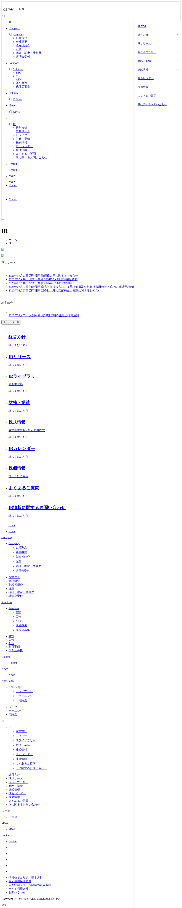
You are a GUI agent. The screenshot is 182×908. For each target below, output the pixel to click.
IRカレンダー (24, 146)
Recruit (5, 810)
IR (2, 720)
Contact (13, 199)
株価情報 (21, 150)
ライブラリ (16, 707)
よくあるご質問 (26, 153)
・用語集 (21, 700)
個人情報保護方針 (20, 881)
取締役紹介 (23, 45)
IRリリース (23, 131)
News (4, 668)
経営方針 (21, 127)
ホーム (13, 239)
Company (6, 537)
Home (12, 525)
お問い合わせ (17, 892)
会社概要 (21, 41)
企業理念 (21, 37)
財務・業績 (23, 138)
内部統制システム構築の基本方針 (30, 885)
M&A (4, 823)
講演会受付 (23, 56)
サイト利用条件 (18, 888)
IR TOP (142, 26)
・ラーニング (24, 695)
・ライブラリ (24, 691)
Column (5, 656)
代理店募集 (23, 86)
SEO (18, 72)
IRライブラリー (26, 135)
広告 (19, 75)
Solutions (6, 602)
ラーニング (16, 710)
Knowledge (8, 680)
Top (3, 904)
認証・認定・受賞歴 (28, 52)
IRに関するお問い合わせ (31, 157)
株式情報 (21, 142)
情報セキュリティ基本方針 (26, 877)
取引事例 (21, 82)
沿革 (19, 49)
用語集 (13, 714)
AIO (18, 79)
